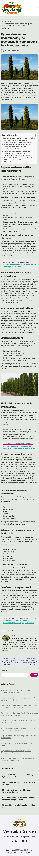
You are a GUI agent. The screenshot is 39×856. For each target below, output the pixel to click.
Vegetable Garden (19, 831)
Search (4, 670)
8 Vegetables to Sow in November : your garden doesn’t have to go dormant (19, 799)
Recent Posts (11, 631)
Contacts (28, 853)
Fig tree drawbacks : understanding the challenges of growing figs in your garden (19, 714)
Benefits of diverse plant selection (17, 162)
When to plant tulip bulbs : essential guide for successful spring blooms (17, 759)
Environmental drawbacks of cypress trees (17, 144)
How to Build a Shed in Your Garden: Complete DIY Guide (19, 783)
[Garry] (6, 638)
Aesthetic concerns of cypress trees (16, 140)
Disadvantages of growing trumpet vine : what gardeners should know (18, 699)
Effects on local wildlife (13, 149)
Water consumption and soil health (16, 146)
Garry (13, 635)
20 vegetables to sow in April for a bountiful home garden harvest (18, 791)
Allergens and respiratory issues (15, 153)
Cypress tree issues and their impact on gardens (19, 138)
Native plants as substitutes (14, 159)
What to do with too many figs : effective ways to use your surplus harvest (19, 691)
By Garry (7, 50)
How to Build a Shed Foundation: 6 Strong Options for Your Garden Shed (17, 776)
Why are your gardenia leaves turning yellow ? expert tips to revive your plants (18, 729)
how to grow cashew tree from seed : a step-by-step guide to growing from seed (19, 706)
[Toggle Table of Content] (33, 135)
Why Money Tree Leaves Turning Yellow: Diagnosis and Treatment (16, 752)
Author (3, 631)
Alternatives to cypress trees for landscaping (18, 157)
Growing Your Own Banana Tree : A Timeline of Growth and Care (18, 722)
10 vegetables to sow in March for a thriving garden (17, 744)
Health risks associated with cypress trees (17, 151)
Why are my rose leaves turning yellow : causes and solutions (18, 737)
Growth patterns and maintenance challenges (19, 142)
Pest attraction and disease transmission (18, 155)
